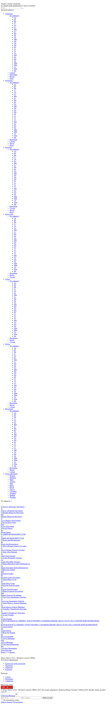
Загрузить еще (6, 650)
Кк (15, 35)
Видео (12, 77)
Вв (15, 22)
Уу (15, 53)
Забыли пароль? (7, 702)
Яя (15, 71)
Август (12, 489)
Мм (15, 39)
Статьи (12, 73)
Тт (15, 51)
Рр (15, 47)
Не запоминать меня (11, 700)
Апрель (12, 482)
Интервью (13, 75)
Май (11, 484)
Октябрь (13, 493)
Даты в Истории (11, 474)
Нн (15, 41)
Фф (15, 55)
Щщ (15, 63)
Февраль (13, 478)
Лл (15, 37)
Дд (15, 25)
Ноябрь (12, 495)
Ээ (15, 67)
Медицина (9, 409)
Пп (15, 45)
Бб (15, 20)
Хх (15, 57)
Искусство (9, 214)
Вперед (12, 652)
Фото (12, 79)
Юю (15, 69)
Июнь (12, 486)
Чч (15, 61)
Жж (15, 29)
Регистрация (18, 702)
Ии (15, 33)
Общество (9, 14)
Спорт (7, 279)
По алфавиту (14, 16)
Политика (9, 80)
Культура (8, 147)
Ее (15, 27)
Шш (15, 65)
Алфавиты (9, 681)
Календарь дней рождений (15, 664)
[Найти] (22, 8)
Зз (15, 31)
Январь (12, 476)
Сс (15, 49)
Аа (15, 18)
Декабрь (13, 497)
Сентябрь (13, 491)
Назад (3, 652)
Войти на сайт (47, 698)
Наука (7, 344)
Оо (15, 43)
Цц (15, 59)
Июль (12, 487)
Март (12, 480)
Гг (15, 23)
